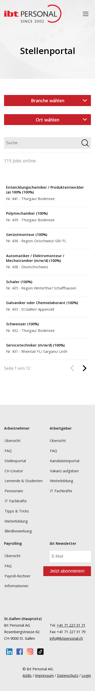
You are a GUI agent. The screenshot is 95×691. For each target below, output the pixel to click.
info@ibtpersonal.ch (66, 638)
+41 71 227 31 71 (71, 625)
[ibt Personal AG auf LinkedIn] (9, 652)
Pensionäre (14, 490)
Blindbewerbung (18, 531)
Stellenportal (15, 460)
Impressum (44, 675)
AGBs (27, 675)
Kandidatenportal (64, 460)
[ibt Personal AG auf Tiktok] (40, 652)
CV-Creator (14, 470)
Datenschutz (67, 675)
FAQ (8, 450)
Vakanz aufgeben (64, 470)
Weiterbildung (16, 521)
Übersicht (13, 440)
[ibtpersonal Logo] (33, 14)
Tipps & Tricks (17, 511)
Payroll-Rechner (17, 576)
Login (86, 675)
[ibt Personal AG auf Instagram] (30, 652)
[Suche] (85, 143)
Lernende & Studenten (24, 480)
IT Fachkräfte (16, 501)
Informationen (16, 585)
